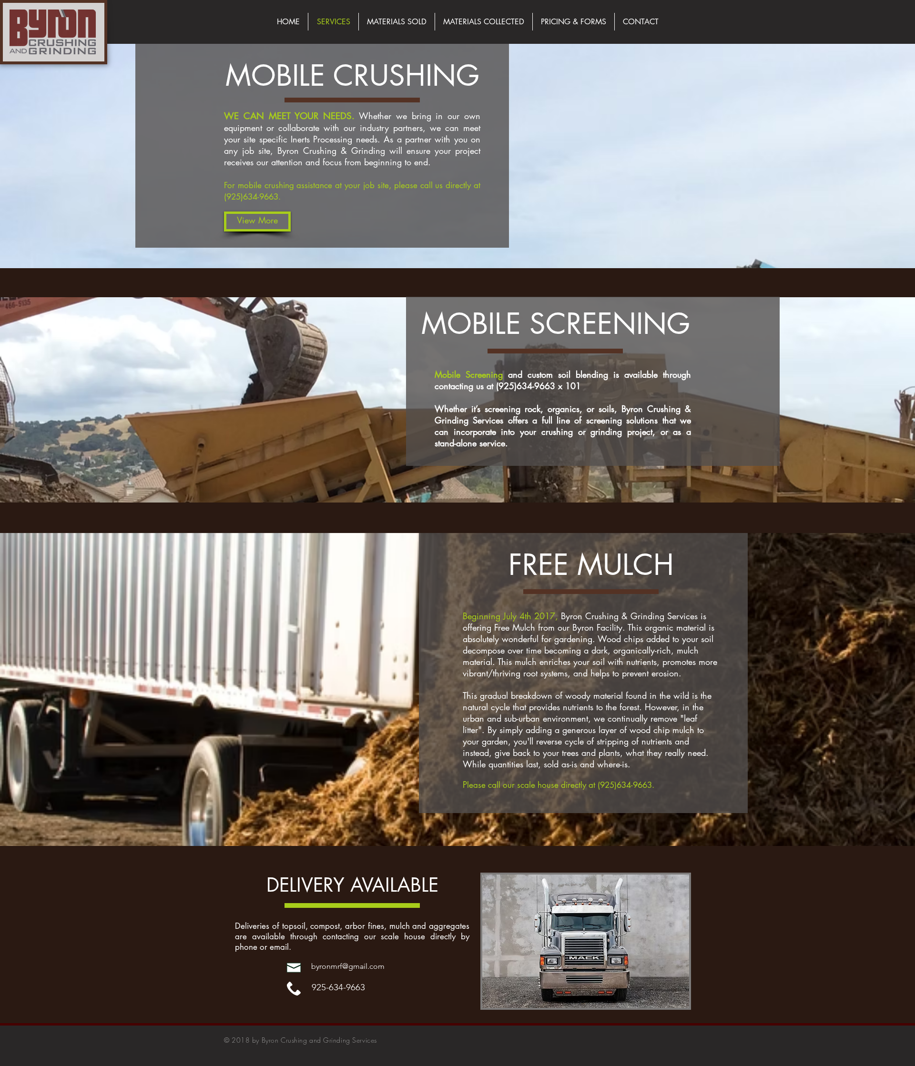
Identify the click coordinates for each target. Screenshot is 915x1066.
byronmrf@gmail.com (348, 966)
